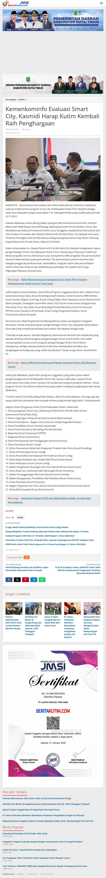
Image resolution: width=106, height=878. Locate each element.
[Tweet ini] (17, 579)
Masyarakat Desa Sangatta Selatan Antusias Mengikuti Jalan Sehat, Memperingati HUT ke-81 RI (92, 626)
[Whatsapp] (42, 579)
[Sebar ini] (9, 579)
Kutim (20, 517)
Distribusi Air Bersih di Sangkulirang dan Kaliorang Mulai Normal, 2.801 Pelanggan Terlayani (33, 626)
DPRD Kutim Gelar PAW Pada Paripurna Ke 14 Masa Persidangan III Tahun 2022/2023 (46, 544)
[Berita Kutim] (16, 3)
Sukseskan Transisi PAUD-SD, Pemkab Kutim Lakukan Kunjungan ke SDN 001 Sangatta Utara (50, 540)
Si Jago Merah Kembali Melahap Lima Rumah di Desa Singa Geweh (37, 527)
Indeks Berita (32, 874)
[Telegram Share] (33, 579)
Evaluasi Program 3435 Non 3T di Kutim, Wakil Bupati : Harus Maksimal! (40, 535)
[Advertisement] (53, 51)
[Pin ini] (25, 579)
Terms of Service (47, 874)
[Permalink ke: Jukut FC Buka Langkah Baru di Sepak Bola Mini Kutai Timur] (53, 608)
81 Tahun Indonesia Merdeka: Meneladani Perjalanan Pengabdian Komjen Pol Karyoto (43, 815)
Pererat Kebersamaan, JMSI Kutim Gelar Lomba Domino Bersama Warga (14, 623)
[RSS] (27, 557)
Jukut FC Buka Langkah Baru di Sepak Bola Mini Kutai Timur (31, 809)
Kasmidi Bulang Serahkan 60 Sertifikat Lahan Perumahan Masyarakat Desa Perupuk (27, 567)
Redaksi (21, 874)
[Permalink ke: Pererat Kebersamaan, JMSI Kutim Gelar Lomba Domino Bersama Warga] (14, 608)
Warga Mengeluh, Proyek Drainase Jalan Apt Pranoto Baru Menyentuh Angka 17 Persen (47, 531)
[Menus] (101, 3)
